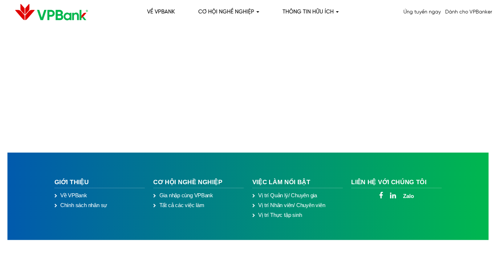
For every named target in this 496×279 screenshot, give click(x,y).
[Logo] (46, 12)
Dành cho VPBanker (468, 12)
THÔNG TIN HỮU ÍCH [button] (308, 12)
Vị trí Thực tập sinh (280, 215)
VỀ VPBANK (161, 12)
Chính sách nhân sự (83, 205)
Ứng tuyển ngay (422, 12)
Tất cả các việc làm (181, 205)
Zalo (408, 196)
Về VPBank (73, 195)
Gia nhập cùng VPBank (186, 195)
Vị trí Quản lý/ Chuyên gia (287, 195)
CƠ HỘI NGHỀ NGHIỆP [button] (227, 12)
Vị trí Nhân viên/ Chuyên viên (291, 205)
